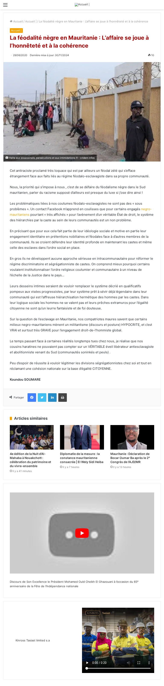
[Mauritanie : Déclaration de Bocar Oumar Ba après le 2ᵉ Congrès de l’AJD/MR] (132, 437)
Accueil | (31, 21)
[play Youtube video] (82, 533)
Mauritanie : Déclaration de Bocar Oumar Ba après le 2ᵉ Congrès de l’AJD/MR (130, 458)
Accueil (17, 21)
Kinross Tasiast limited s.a (33, 640)
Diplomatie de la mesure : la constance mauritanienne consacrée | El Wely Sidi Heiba (81, 458)
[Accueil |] (82, 4)
